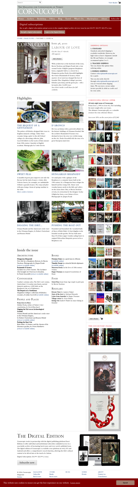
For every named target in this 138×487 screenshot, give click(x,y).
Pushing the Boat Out (66, 225)
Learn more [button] (75, 483)
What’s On (79, 19)
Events (84, 474)
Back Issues (29, 38)
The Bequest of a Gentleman (28, 126)
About (104, 19)
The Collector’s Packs (100, 326)
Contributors (102, 476)
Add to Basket (57, 59)
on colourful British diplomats (67, 263)
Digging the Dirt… (29, 225)
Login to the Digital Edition (54, 32)
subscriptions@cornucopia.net (107, 73)
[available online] (43, 295)
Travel (68, 19)
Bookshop (41, 19)
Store (19, 38)
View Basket (113, 3)
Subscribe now (27, 462)
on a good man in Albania (66, 259)
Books (51, 474)
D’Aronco (58, 125)
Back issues (37, 476)
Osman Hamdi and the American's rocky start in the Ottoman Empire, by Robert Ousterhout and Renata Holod (33, 313)
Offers (52, 19)
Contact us (102, 474)
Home (21, 19)
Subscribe (115, 19)
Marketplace (92, 19)
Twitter (19, 477)
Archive (30, 19)
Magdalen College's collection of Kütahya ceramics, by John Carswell (31, 293)
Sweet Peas (24, 174)
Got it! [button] (125, 483)
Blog (60, 19)
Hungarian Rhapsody (66, 174)
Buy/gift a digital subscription (31, 32)
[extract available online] (26, 265)
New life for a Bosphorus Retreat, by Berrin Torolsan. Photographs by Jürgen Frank (32, 261)
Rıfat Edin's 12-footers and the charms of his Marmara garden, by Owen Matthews (32, 324)
